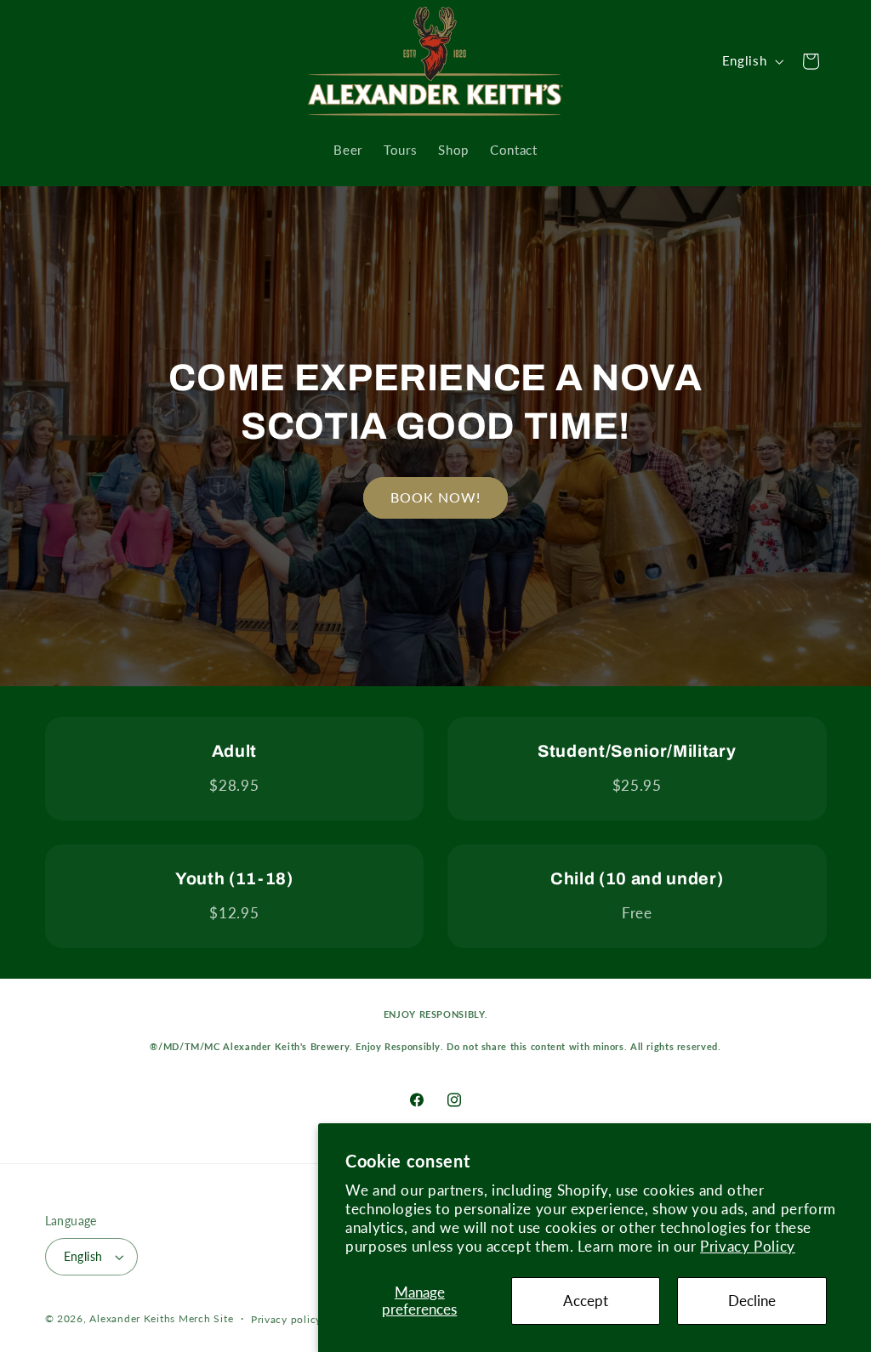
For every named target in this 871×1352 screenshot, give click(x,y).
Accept (585, 1300)
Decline (752, 1300)
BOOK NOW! (435, 497)
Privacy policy (286, 1319)
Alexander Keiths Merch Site (161, 1318)
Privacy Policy (747, 1246)
